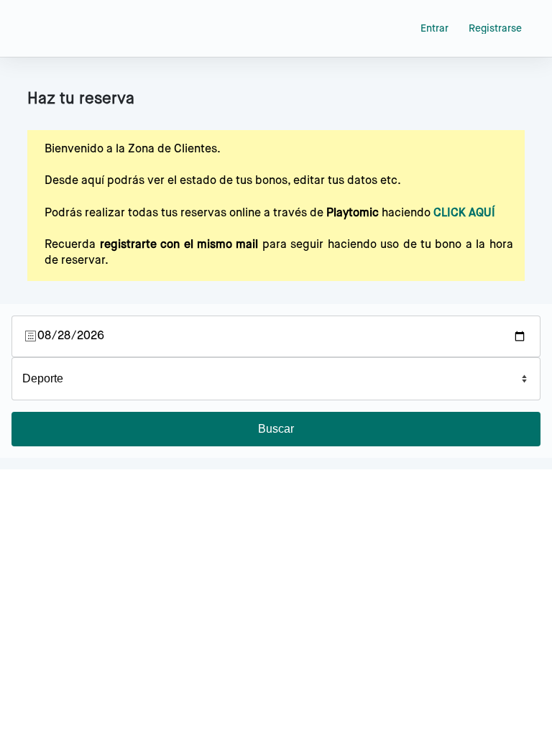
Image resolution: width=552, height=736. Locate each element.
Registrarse (495, 29)
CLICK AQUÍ (464, 213)
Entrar (434, 29)
